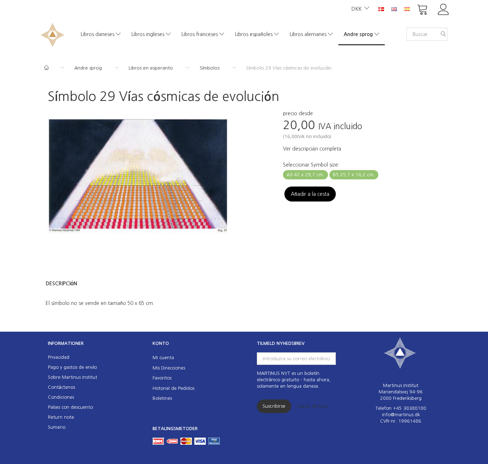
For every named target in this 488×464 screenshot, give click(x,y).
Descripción (61, 283)
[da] (381, 8)
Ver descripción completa (312, 148)
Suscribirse (274, 406)
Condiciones (61, 397)
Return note (61, 417)
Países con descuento (70, 407)
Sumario (56, 427)
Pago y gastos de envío (72, 367)
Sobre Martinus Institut (72, 377)
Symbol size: (311, 164)
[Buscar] (443, 34)
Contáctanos (61, 387)
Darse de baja (313, 406)
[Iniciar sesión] (443, 8)
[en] (394, 8)
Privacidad (58, 357)
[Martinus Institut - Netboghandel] (52, 34)
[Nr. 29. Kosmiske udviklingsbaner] (138, 178)
